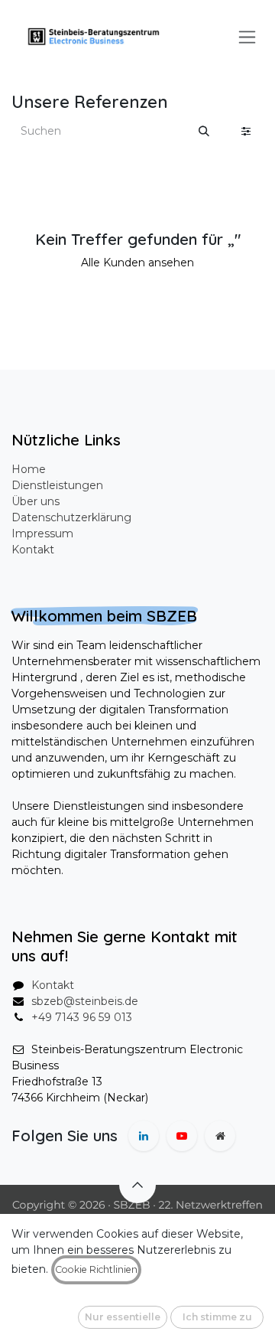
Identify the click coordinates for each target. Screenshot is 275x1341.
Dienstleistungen (57, 485)
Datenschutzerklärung (71, 517)
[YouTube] (182, 1136)
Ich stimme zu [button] (217, 1317)
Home (28, 469)
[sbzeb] (220, 1136)
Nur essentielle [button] (122, 1317)
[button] (137, 1184)
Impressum (42, 533)
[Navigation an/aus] (247, 37)
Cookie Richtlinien (96, 1269)
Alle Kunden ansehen (137, 262)
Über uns (35, 501)
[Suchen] (204, 131)
